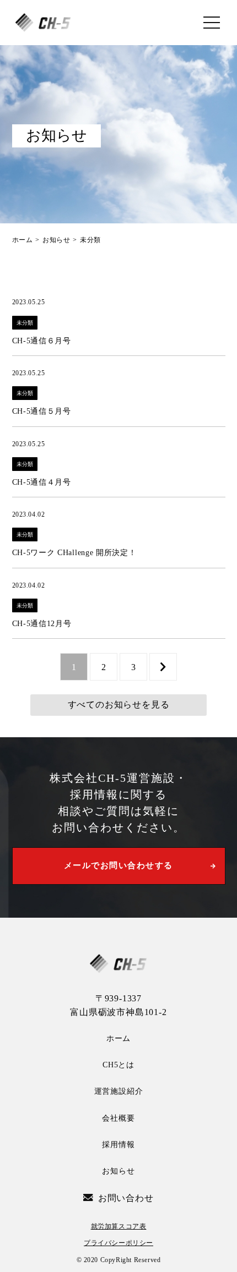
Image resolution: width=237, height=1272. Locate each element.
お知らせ (118, 1171)
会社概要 (118, 1118)
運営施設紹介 (118, 1091)
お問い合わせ (125, 1198)
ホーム (118, 1038)
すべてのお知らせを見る (119, 704)
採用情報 (118, 1145)
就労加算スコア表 (119, 1226)
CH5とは (118, 1065)
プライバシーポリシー (118, 1243)
